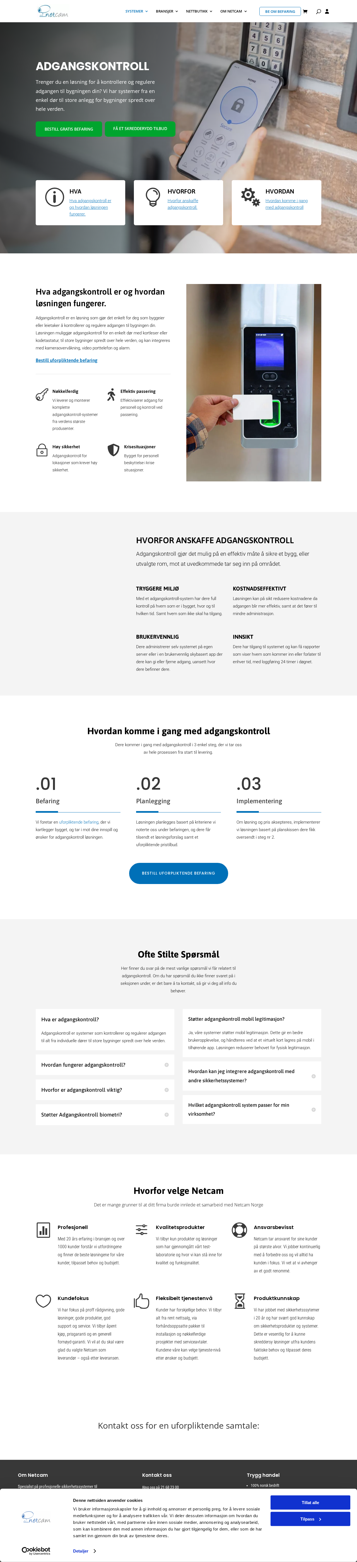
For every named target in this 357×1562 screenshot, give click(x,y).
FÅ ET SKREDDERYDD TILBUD (140, 128)
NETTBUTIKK (197, 11)
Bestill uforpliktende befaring (66, 360)
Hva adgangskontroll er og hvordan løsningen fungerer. (90, 207)
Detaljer (80, 1551)
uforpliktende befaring (78, 822)
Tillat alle (310, 1502)
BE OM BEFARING (280, 11)
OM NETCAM (231, 11)
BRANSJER (164, 11)
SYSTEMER (134, 11)
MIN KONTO (327, 12)
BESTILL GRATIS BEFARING (69, 129)
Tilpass (307, 1518)
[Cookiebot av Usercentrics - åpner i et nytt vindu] (36, 1551)
